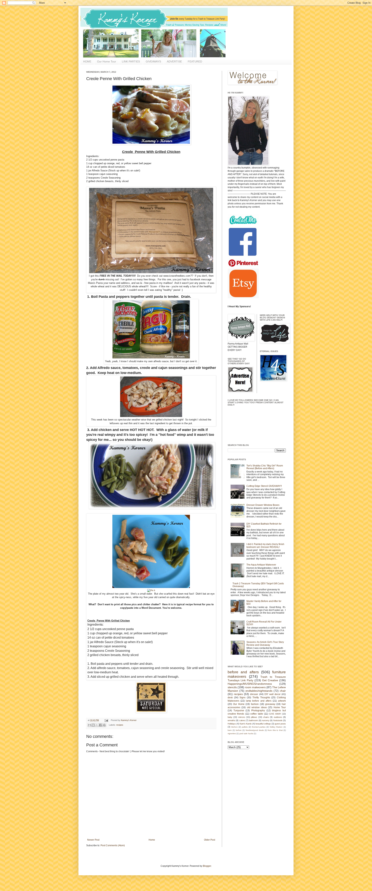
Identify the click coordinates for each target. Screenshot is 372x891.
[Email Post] (106, 720)
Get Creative (270, 680)
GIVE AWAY (275, 714)
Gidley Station (276, 727)
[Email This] (89, 725)
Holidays (232, 724)
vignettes (232, 733)
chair (283, 690)
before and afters (243, 672)
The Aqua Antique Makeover (261, 564)
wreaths (231, 720)
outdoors (278, 717)
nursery (265, 720)
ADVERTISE (174, 61)
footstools (277, 720)
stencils (232, 687)
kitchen (234, 727)
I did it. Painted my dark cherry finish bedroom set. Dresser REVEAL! (265, 545)
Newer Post (93, 839)
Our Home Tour (106, 61)
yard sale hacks (246, 733)
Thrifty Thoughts (261, 697)
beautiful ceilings (263, 724)
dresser (254, 694)
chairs (266, 717)
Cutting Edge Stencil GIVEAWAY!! (264, 486)
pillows (254, 717)
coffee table (256, 713)
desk (230, 697)
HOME (87, 61)
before (239, 730)
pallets (245, 727)
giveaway (270, 704)
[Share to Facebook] (100, 725)
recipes (119, 725)
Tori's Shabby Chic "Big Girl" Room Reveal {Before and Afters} (264, 467)
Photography (258, 710)
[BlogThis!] (93, 725)
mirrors (241, 717)
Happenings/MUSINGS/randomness (250, 683)
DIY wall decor (272, 694)
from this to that (275, 730)
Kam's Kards (246, 724)
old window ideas (257, 707)
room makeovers (255, 687)
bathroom (253, 720)
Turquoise (238, 710)
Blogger (207, 866)
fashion (255, 704)
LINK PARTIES (131, 61)
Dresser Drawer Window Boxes (262, 505)
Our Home (239, 704)
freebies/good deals (255, 730)
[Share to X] (97, 725)
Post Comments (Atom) (113, 845)
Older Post (209, 839)
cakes (242, 720)
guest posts (280, 724)
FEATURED (195, 61)
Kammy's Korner (129, 720)
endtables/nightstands (258, 690)
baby (230, 717)
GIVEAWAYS (153, 61)
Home (152, 839)
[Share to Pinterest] (104, 725)
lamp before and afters (258, 700)
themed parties (259, 727)
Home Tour (280, 707)
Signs (242, 697)
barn (230, 730)
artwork (282, 700)
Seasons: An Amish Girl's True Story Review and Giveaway (265, 643)
